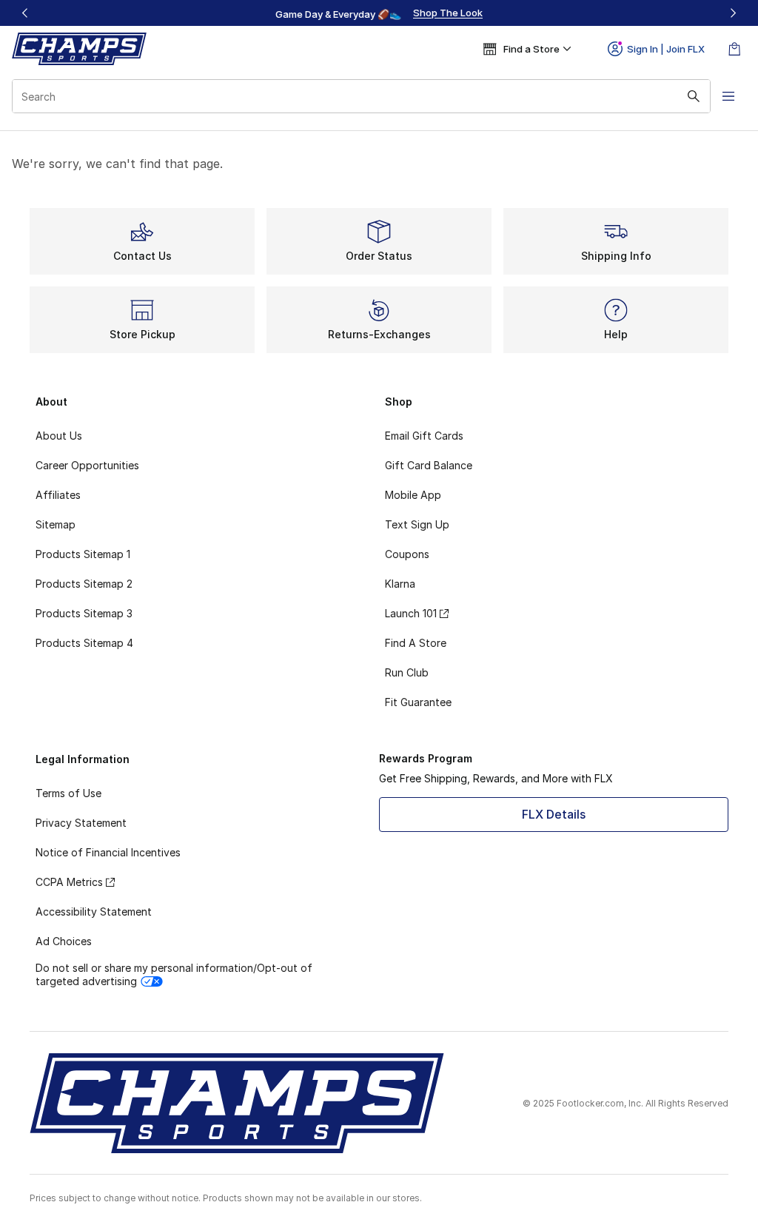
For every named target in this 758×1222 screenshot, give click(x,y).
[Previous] (25, 13)
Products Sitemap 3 (84, 613)
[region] (379, 13)
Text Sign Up (417, 524)
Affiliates (58, 495)
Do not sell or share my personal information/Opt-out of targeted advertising (174, 974)
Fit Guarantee (418, 702)
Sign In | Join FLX (666, 49)
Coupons (407, 554)
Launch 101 (411, 613)
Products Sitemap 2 (84, 583)
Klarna (400, 583)
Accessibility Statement (94, 911)
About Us (59, 435)
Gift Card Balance (428, 465)
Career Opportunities (87, 465)
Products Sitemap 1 (83, 554)
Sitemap (56, 524)
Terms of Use (68, 793)
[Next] (732, 13)
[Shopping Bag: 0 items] (734, 48)
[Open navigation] (728, 96)
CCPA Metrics (69, 882)
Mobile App (413, 495)
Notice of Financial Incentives (108, 852)
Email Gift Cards (424, 435)
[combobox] (361, 96)
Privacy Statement (81, 822)
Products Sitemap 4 (84, 643)
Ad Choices (64, 941)
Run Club (407, 672)
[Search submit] (693, 96)
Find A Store (415, 643)
